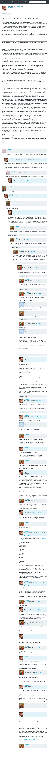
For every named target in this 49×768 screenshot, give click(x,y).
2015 (8, 7)
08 (10, 7)
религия (8, 13)
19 (11, 7)
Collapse (21, 150)
